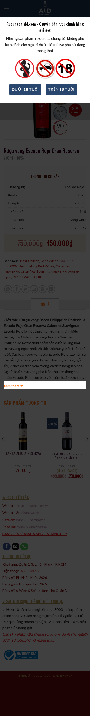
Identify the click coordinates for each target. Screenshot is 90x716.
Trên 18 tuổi (61, 89)
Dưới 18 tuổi (25, 89)
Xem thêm (11, 386)
